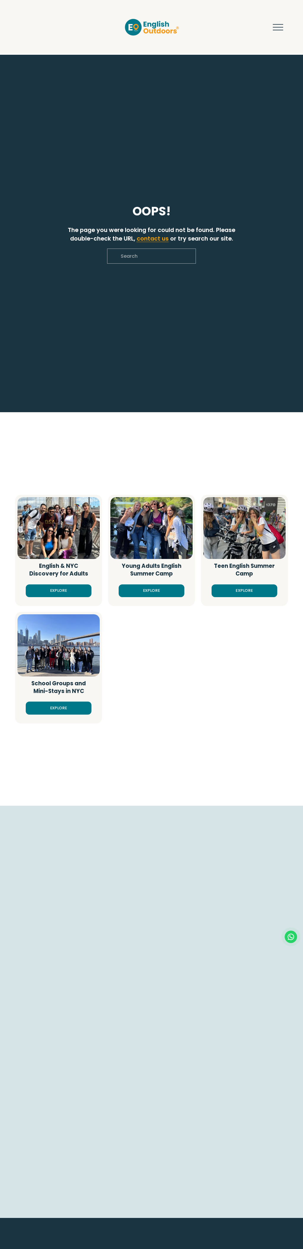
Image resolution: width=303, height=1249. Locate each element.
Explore (58, 590)
